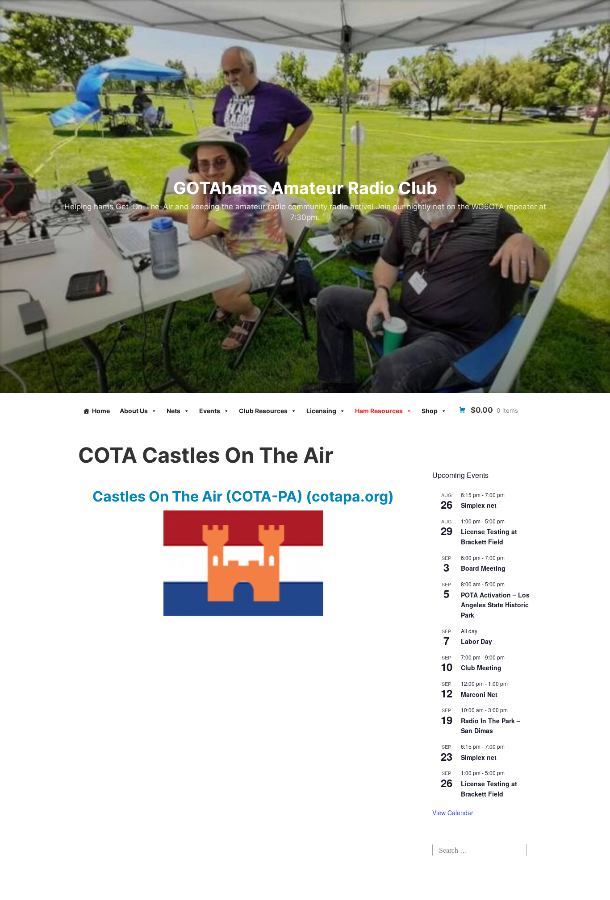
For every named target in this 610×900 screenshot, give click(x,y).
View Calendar (452, 812)
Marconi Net (479, 694)
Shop (430, 411)
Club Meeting (481, 667)
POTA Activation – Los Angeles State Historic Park (495, 604)
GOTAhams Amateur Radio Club (305, 188)
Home (101, 411)
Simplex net (479, 505)
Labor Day (476, 641)
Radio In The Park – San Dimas (490, 725)
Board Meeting (483, 568)
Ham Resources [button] (379, 411)
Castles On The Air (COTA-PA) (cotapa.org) (243, 496)
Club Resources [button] (263, 411)
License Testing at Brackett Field (489, 536)
